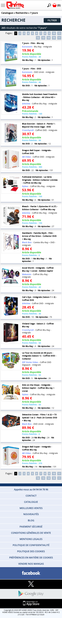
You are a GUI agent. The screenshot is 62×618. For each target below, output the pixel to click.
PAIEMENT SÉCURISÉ (31, 526)
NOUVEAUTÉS (31, 514)
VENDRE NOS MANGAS (31, 563)
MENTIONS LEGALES (31, 539)
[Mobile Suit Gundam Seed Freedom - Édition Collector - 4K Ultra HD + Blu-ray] (11, 103)
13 (43, 37)
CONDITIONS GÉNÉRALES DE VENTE (31, 532)
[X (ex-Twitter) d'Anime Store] (31, 584)
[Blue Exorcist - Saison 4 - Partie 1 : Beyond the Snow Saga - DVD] (11, 133)
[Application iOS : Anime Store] (31, 603)
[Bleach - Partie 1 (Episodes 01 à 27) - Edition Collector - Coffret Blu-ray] (11, 216)
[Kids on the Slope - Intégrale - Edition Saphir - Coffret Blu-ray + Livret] (11, 392)
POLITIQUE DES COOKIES (31, 551)
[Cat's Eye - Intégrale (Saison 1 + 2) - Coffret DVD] (11, 306)
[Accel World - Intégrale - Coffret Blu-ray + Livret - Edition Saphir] (11, 276)
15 (54, 37)
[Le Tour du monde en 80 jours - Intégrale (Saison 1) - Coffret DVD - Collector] (11, 360)
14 (48, 37)
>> (59, 37)
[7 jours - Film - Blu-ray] (11, 52)
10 (54, 33)
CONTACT (31, 495)
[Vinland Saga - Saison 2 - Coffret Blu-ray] (11, 333)
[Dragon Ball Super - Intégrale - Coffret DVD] (11, 159)
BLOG (31, 520)
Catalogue (7, 12)
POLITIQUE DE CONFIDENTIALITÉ (31, 545)
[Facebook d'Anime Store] (31, 573)
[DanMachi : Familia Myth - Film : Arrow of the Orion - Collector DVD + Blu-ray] (11, 242)
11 (59, 33)
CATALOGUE (31, 502)
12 (38, 37)
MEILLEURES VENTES (31, 508)
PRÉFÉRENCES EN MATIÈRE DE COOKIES (31, 557)
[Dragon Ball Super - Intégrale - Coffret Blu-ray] (11, 456)
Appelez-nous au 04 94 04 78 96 (31, 489)
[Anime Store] (15, 5)
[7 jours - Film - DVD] (11, 78)
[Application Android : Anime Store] (31, 594)
